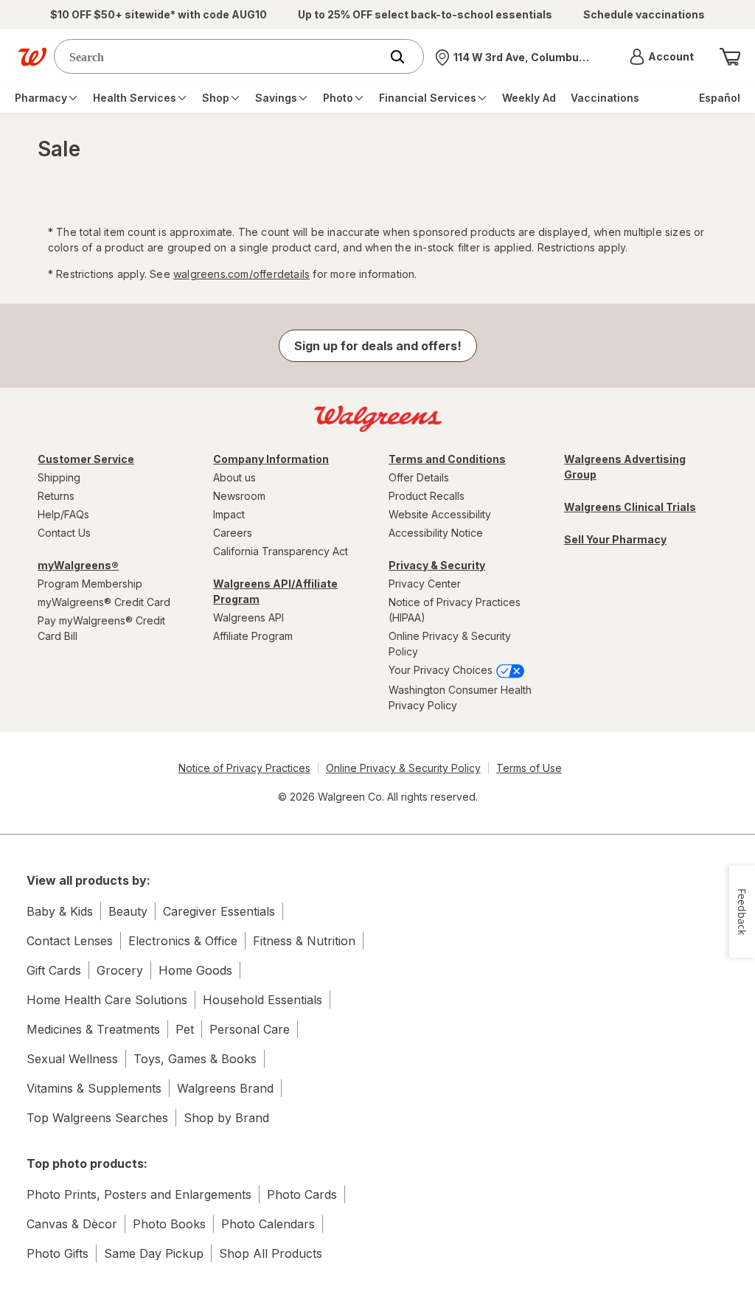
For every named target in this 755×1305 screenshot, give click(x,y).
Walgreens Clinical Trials (630, 507)
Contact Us (64, 532)
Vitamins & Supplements (94, 1088)
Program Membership (90, 583)
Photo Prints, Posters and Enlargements (139, 1194)
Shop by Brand (226, 1117)
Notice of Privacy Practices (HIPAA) (455, 610)
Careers (232, 532)
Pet (184, 1029)
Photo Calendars (268, 1224)
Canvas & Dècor (72, 1224)
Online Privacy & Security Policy (450, 644)
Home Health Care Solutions (107, 999)
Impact (229, 514)
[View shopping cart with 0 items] (730, 57)
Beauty (127, 911)
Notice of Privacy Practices (244, 768)
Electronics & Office (182, 940)
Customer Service (86, 459)
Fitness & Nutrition (304, 940)
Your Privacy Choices (442, 670)
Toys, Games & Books (195, 1058)
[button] (661, 57)
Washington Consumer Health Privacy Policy (460, 697)
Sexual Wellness (72, 1058)
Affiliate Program (253, 636)
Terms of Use (529, 768)
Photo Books (169, 1224)
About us (234, 477)
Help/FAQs (63, 514)
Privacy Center (425, 583)
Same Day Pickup (153, 1253)
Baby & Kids (60, 911)
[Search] (404, 57)
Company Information (271, 459)
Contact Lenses (70, 940)
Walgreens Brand (225, 1088)
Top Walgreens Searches (97, 1117)
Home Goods (195, 970)
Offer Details (419, 477)
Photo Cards (302, 1194)
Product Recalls (427, 496)
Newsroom (239, 496)
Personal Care (249, 1029)
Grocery (120, 970)
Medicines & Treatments (93, 1029)
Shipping (59, 477)
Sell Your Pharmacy (615, 539)
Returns (56, 496)
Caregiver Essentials (219, 911)
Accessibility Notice (436, 532)
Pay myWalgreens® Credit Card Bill (101, 628)
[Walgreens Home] (32, 57)
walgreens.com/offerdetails (241, 274)
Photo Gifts (57, 1253)
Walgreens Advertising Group (625, 467)
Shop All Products (270, 1253)
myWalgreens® (78, 565)
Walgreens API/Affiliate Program (275, 591)
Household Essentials (262, 999)
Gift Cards (54, 970)
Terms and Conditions (447, 459)
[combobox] (220, 56)
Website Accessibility (440, 514)
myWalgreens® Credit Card (104, 602)
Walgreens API (248, 617)
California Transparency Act (280, 551)
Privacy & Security (437, 565)
